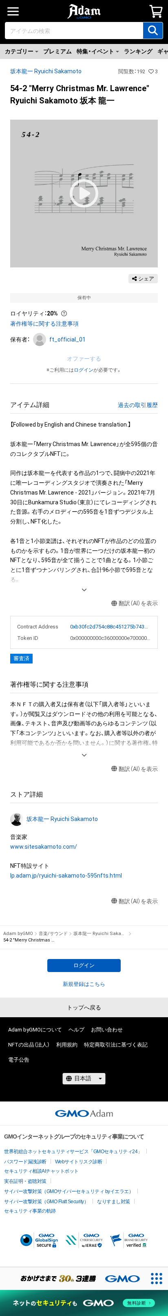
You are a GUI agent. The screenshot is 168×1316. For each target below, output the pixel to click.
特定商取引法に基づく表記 (116, 1045)
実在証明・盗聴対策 (25, 1181)
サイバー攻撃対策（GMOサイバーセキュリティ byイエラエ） (68, 1191)
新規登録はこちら (84, 984)
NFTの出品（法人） (29, 1045)
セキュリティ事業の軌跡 (30, 1211)
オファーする (84, 358)
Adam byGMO (18, 933)
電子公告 (18, 1060)
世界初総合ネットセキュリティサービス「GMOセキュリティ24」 (73, 1151)
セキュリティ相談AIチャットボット (41, 1171)
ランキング (138, 51)
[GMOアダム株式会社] (84, 1113)
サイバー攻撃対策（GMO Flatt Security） (46, 1201)
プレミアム (57, 51)
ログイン (83, 370)
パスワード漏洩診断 (25, 1162)
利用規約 (66, 1045)
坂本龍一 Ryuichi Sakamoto (46, 71)
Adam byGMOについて (35, 1030)
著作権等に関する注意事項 (44, 323)
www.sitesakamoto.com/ (43, 846)
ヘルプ (76, 1030)
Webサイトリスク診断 (78, 1162)
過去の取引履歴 (138, 405)
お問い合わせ (107, 1030)
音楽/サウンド (53, 933)
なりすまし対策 (113, 1201)
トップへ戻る (84, 1007)
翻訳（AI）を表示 (138, 603)
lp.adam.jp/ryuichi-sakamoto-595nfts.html (66, 875)
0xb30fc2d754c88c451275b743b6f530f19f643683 (110, 627)
